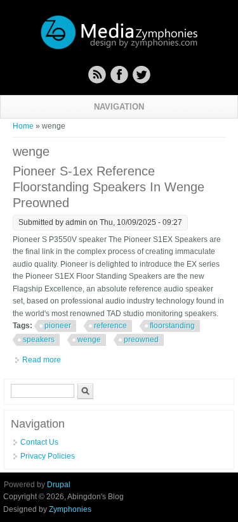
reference (110, 325)
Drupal (58, 484)
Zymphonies (70, 509)
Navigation (119, 106)
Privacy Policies (47, 456)
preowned (141, 339)
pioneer (57, 325)
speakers (39, 339)
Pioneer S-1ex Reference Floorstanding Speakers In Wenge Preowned (108, 187)
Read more (41, 359)
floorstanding (172, 325)
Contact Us (39, 442)
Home (23, 126)
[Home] (119, 47)
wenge (89, 339)
